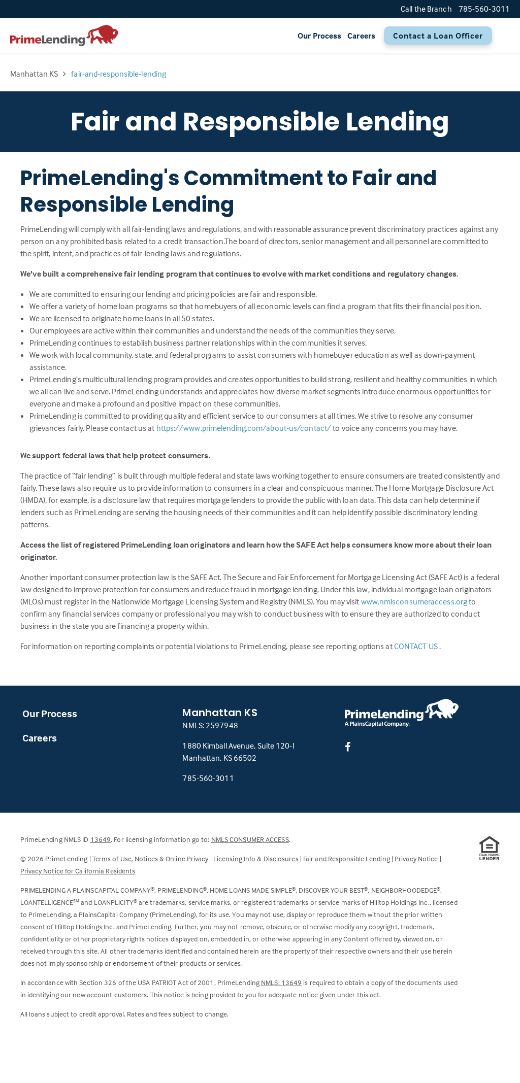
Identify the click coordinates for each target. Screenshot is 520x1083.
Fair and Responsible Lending (346, 858)
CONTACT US (416, 646)
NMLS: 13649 (281, 982)
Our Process (319, 35)
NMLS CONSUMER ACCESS (250, 839)
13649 (100, 839)
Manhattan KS (34, 74)
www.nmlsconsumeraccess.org (415, 601)
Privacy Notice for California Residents (78, 870)
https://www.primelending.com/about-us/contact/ (244, 428)
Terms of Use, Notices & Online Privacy (150, 858)
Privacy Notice (416, 858)
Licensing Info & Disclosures (256, 858)
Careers (361, 35)
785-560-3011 (208, 778)
